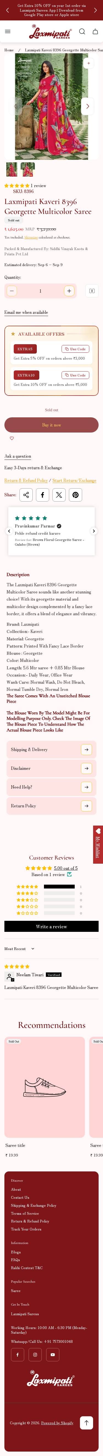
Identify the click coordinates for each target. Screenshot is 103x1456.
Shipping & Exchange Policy (33, 1205)
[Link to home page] (51, 1378)
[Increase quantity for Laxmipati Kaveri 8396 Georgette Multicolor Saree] (69, 291)
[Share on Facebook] (42, 495)
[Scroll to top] (86, 1423)
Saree (16, 1290)
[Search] (82, 31)
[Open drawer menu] (7, 31)
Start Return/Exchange (74, 480)
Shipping (31, 237)
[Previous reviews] (9, 531)
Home (9, 50)
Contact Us (20, 1197)
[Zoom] (88, 63)
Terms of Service (25, 1213)
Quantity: (12, 277)
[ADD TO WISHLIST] (11, 438)
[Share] (26, 495)
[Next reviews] (94, 531)
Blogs (16, 1252)
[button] (17, 185)
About (16, 1189)
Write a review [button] (51, 926)
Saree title (15, 1145)
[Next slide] (95, 10)
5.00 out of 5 (66, 868)
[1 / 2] (11, 169)
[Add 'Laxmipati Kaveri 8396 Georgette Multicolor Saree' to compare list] (92, 291)
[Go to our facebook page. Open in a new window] (17, 1354)
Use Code (78, 348)
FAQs (15, 1259)
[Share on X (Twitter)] (59, 495)
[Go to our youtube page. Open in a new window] (52, 1354)
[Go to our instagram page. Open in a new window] (35, 1354)
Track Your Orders (26, 1229)
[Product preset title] (44, 1087)
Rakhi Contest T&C (27, 1267)
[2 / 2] (27, 169)
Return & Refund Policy (26, 480)
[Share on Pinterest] (75, 495)
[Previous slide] (7, 10)
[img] (16, 966)
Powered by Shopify (57, 1422)
